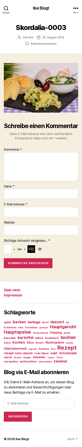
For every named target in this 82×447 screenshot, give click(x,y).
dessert (57, 322)
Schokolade (68, 353)
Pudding (44, 348)
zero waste (45, 361)
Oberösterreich (15, 348)
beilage (34, 322)
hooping (56, 332)
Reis (53, 349)
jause (67, 332)
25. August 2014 (53, 37)
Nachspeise (55, 342)
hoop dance (40, 332)
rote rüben (41, 353)
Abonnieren (18, 416)
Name (9, 186)
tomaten (39, 357)
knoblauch (52, 338)
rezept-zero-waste (18, 353)
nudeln (69, 342)
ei (67, 322)
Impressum (13, 295)
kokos (7, 342)
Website (9, 222)
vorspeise (11, 361)
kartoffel (26, 337)
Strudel (17, 357)
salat (53, 353)
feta (20, 327)
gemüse (43, 327)
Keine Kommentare (43, 43)
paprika (33, 349)
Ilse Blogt (41, 8)
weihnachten (28, 361)
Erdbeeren (10, 327)
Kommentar (13, 149)
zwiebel (60, 361)
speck (8, 357)
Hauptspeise (17, 332)
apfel (7, 322)
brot (45, 322)
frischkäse (31, 327)
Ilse (31, 37)
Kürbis (39, 342)
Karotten (10, 338)
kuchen (18, 342)
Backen (19, 322)
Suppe (27, 357)
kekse (39, 338)
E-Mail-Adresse (15, 204)
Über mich (12, 290)
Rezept (66, 347)
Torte (59, 357)
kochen (68, 337)
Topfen (50, 357)
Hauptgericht (63, 326)
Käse (30, 342)
